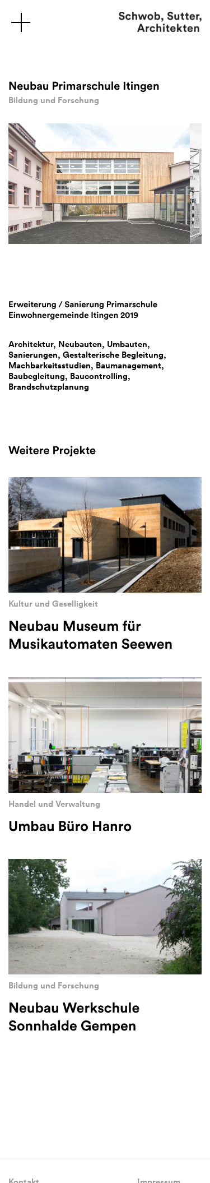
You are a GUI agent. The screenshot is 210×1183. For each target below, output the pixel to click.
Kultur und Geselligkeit (53, 603)
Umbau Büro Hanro (70, 826)
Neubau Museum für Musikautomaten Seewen (90, 635)
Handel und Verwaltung (54, 803)
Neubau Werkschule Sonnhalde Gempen (73, 1016)
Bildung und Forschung (53, 100)
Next (35, 260)
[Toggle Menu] (20, 22)
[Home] (160, 22)
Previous (14, 260)
